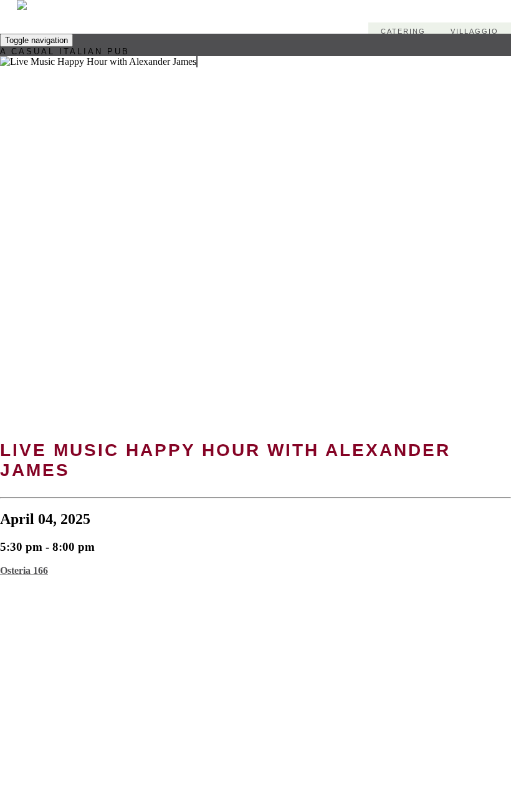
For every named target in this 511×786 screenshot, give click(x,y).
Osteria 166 (24, 570)
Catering (403, 31)
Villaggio (475, 31)
